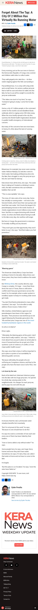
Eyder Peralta (11, 23)
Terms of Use (7, 595)
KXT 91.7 (6, 588)
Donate (32, 2)
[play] (3, 608)
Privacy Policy (7, 591)
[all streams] (35, 608)
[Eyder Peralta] (6, 490)
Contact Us (7, 599)
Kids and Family (8, 576)
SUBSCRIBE (19, 545)
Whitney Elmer (10, 284)
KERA (5, 573)
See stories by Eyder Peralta (20, 500)
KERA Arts (6, 580)
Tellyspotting (7, 584)
